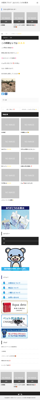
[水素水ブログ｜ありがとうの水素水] (14, 2)
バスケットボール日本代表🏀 (8, 26)
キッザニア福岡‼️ (33, 25)
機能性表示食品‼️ (20, 25)
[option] (8, 20)
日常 (8, 21)
